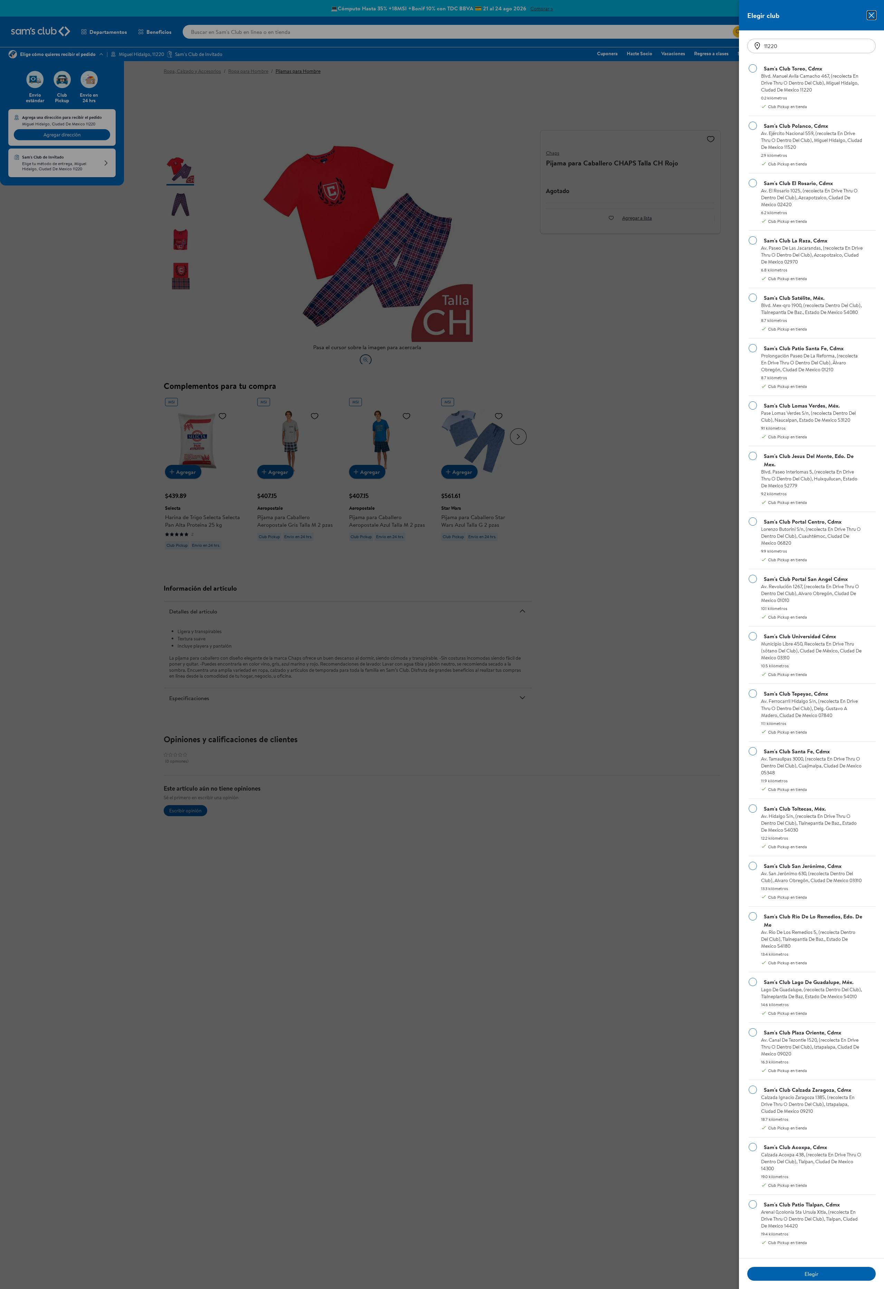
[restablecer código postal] (757, 46)
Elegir (811, 1274)
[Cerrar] (871, 15)
